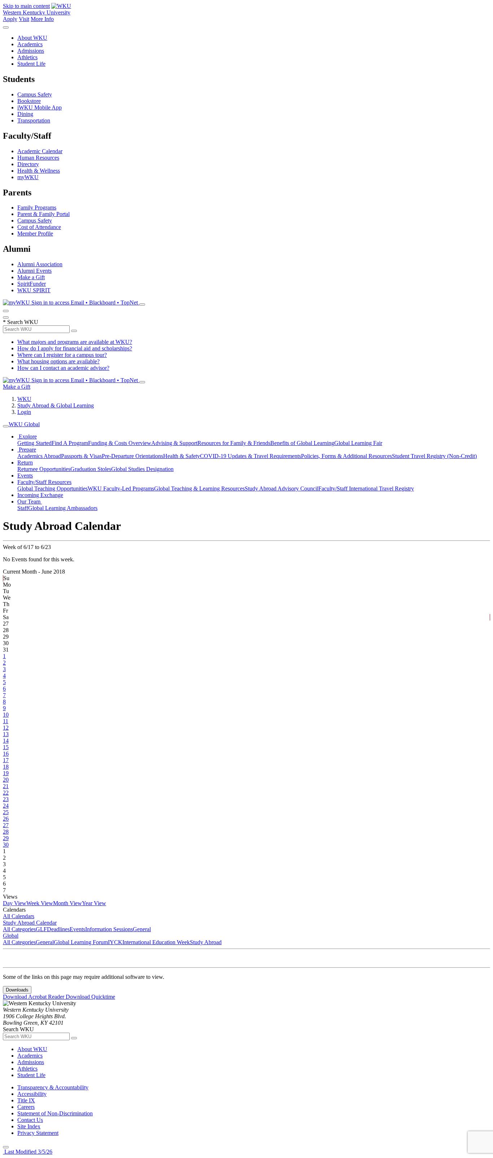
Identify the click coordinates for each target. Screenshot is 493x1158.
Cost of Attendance (39, 227)
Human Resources (38, 158)
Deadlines (58, 929)
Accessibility (32, 1094)
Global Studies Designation (142, 469)
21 (6, 786)
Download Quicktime (90, 997)
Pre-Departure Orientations (132, 456)
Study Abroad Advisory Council (281, 488)
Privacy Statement (37, 1133)
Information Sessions (109, 929)
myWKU (28, 177)
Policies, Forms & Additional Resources (346, 456)
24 (6, 806)
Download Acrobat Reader (34, 997)
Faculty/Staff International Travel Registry (366, 488)
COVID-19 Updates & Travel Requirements (250, 456)
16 (6, 754)
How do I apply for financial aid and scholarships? (74, 348)
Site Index (28, 1126)
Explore (27, 436)
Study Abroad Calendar (30, 923)
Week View (39, 903)
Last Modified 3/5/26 (27, 1152)
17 (6, 760)
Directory (28, 164)
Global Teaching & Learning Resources (199, 488)
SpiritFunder (31, 284)
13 (6, 734)
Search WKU (20, 322)
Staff (22, 508)
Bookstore (29, 101)
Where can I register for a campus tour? (62, 355)
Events (25, 475)
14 (6, 741)
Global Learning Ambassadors (62, 508)
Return (25, 462)
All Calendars (18, 916)
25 (6, 812)
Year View (94, 903)
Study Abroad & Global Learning (55, 405)
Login (24, 412)
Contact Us (30, 1120)
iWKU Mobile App (39, 107)
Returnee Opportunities (43, 469)
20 (6, 780)
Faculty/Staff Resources (44, 482)
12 (6, 728)
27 (6, 825)
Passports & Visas (81, 456)
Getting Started (34, 443)
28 (6, 832)
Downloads (17, 990)
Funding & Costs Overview (119, 443)
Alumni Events (34, 271)
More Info (42, 19)
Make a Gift (31, 277)
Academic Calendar (39, 151)
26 (6, 819)
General (142, 929)
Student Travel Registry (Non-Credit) (434, 456)
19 (6, 773)
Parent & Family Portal (43, 214)
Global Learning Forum (81, 942)
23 (6, 799)
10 (6, 715)
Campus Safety (34, 94)
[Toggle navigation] (6, 426)
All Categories (19, 929)
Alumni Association (39, 264)
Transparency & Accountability (52, 1087)
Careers (26, 1107)
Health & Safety (181, 456)
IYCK (115, 942)
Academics (30, 44)
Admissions (30, 51)
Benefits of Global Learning (302, 443)
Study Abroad (206, 942)
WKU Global (24, 424)
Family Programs (36, 207)
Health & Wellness (38, 171)
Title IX (26, 1100)
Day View (14, 903)
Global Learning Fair (358, 443)
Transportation (33, 120)
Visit (24, 19)
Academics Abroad (39, 456)
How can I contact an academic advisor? (63, 368)
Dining (25, 114)
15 (6, 747)
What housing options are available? (58, 361)
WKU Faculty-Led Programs (121, 488)
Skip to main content (26, 6)
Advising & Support (174, 443)
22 (6, 793)
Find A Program (70, 443)
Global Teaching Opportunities (52, 488)
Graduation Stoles (90, 469)
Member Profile (35, 233)
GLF (41, 929)
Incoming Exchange (40, 495)
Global (10, 936)
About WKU (32, 38)
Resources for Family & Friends (233, 443)
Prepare (26, 449)
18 (6, 767)
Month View (67, 903)
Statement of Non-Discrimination (55, 1113)
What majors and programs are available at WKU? (74, 342)
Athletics (27, 57)
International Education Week (156, 942)
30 (6, 845)
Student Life (31, 64)
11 (5, 721)
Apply (10, 19)
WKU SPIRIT (34, 290)
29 (6, 838)
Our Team (29, 501)
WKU (24, 399)
